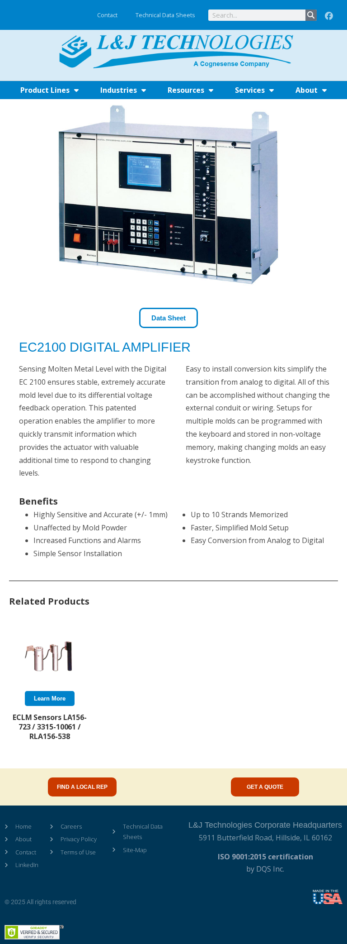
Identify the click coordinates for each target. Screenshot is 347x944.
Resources (186, 90)
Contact (107, 15)
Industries (118, 90)
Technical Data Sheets (165, 15)
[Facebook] (329, 16)
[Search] (311, 15)
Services (250, 90)
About (306, 90)
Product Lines (45, 90)
